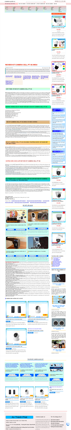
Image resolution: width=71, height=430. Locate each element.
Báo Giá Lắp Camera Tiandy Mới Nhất (22, 202)
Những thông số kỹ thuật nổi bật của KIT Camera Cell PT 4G (18, 77)
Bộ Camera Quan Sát (57, 257)
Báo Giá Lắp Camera (56, 115)
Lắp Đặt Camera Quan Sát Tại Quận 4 (19, 200)
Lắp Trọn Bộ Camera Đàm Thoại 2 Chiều (58, 154)
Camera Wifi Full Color (56, 140)
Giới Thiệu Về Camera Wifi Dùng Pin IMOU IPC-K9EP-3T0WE (58, 306)
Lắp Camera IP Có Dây (55, 264)
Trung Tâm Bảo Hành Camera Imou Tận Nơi (16, 226)
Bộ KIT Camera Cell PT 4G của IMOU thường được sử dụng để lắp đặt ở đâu (45, 77)
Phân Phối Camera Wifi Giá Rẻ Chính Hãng (38, 202)
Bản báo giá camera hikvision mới (58, 113)
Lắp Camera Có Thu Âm (56, 261)
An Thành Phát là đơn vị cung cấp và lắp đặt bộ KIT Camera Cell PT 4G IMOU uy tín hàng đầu (27, 78)
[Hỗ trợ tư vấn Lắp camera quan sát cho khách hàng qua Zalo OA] (68, 424)
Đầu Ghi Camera (49, 3)
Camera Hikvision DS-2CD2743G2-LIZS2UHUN (56, 224)
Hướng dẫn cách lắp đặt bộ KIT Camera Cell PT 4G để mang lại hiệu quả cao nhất (36, 77)
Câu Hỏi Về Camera (55, 423)
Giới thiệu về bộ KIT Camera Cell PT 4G (9, 76)
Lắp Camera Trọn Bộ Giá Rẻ (57, 156)
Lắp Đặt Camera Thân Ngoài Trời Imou (57, 147)
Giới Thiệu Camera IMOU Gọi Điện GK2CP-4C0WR (38, 225)
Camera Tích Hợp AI (55, 263)
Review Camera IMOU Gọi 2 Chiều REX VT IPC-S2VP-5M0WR (16, 252)
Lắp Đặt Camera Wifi (40, 3)
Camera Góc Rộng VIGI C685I (58, 27)
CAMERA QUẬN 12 (10, 1)
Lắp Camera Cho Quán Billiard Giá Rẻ (41, 371)
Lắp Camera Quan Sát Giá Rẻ (57, 421)
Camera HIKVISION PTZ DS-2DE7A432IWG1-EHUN (57, 245)
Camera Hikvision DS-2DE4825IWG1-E (56, 178)
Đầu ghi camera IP (55, 266)
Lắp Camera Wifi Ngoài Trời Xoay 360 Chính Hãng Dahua (57, 134)
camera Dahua (55, 258)
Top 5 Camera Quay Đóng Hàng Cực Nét (58, 118)
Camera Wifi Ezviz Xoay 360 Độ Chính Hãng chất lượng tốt (58, 138)
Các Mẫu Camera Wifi (31, 3)
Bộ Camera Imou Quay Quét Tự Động (35, 330)
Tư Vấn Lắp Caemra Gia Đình (57, 425)
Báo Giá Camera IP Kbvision (57, 119)
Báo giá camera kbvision (57, 124)
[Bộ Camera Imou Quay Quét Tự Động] (34, 328)
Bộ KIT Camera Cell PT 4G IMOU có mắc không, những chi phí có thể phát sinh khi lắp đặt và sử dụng (10, 82)
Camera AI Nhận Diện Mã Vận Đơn (27, 371)
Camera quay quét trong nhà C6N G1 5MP (37, 319)
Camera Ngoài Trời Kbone (57, 149)
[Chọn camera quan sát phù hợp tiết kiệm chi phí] (65, 10)
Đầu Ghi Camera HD (55, 265)
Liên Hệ (55, 3)
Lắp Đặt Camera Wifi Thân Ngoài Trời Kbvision (58, 143)
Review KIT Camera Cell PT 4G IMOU (37, 251)
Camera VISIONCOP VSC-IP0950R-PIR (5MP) (57, 73)
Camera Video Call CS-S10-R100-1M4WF (14, 319)
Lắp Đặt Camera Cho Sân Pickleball (12, 371)
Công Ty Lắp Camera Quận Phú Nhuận (34, 200)
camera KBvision (56, 260)
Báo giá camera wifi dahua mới (58, 126)
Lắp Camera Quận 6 (55, 419)
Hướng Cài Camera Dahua (56, 426)
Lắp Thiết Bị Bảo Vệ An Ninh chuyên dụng (57, 162)
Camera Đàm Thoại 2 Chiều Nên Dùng (58, 128)
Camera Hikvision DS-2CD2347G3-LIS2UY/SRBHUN (57, 201)
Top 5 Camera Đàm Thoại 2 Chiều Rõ (57, 122)
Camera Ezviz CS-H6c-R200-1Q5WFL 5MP (14, 346)
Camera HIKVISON (56, 259)
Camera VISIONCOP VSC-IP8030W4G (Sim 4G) (57, 95)
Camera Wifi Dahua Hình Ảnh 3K (58, 144)
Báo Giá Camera (22, 3)
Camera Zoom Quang (55, 262)
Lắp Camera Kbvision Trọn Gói (58, 158)
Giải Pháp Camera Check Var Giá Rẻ (56, 375)
